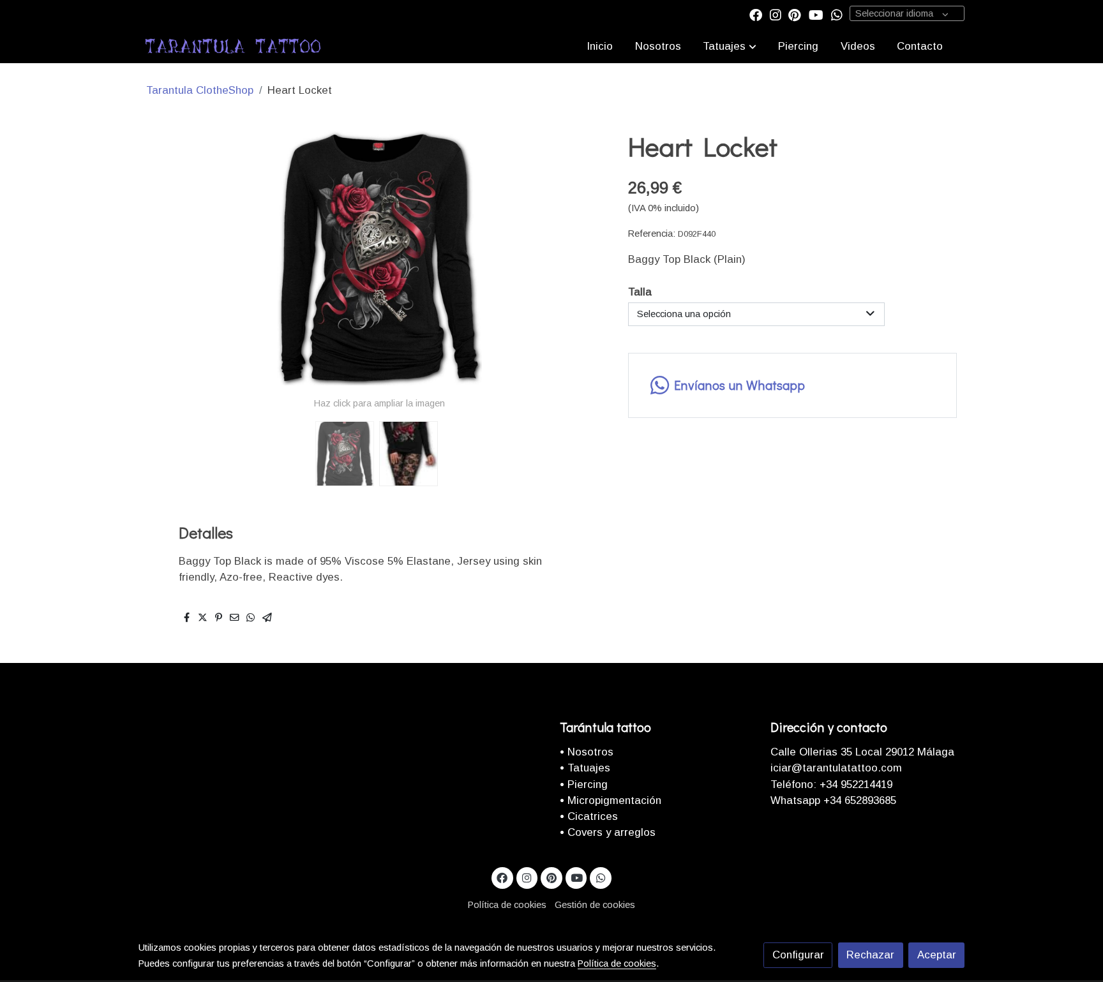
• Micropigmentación (610, 800)
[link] (233, 46)
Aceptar (936, 955)
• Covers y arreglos (608, 832)
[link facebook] (755, 14)
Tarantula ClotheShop (199, 90)
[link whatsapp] (837, 14)
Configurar (798, 955)
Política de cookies (507, 905)
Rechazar (870, 955)
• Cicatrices (589, 816)
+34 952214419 (854, 784)
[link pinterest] (794, 14)
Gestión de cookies (595, 905)
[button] (730, 46)
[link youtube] (816, 14)
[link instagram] (775, 14)
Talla (640, 292)
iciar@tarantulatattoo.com (836, 768)
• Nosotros (586, 752)
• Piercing (584, 784)
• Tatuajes (585, 768)
